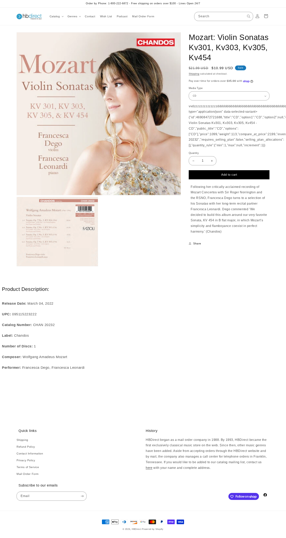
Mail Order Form (28, 473)
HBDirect (136, 529)
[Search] (248, 16)
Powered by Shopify (152, 529)
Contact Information (30, 453)
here (149, 467)
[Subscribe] (82, 496)
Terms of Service (28, 467)
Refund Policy (26, 446)
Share (197, 243)
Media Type (196, 88)
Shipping (194, 73)
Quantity (194, 153)
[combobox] (223, 16)
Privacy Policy (26, 460)
